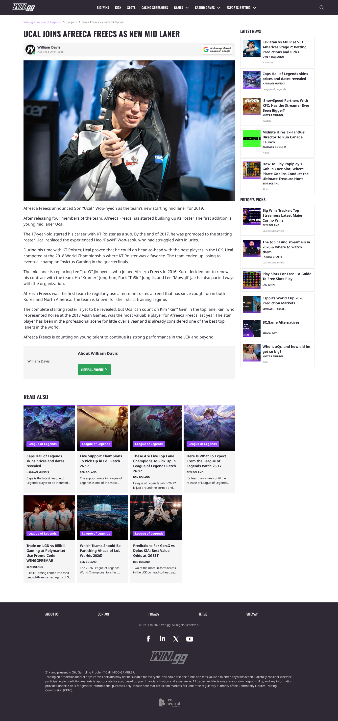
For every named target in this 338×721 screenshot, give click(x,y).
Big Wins (103, 7)
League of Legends (49, 22)
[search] (322, 7)
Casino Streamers (155, 7)
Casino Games (205, 7)
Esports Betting (239, 7)
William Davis (48, 47)
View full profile (92, 369)
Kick (118, 7)
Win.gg (28, 22)
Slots (131, 7)
